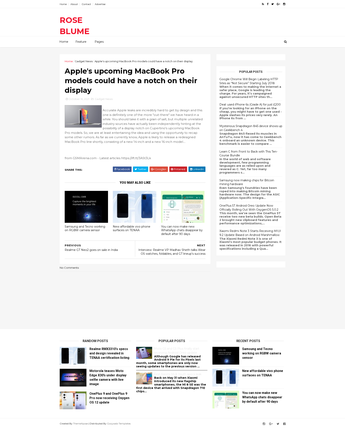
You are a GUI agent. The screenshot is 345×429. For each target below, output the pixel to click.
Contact (86, 4)
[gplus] (278, 4)
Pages (99, 41)
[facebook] (267, 4)
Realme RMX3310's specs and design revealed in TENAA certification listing (109, 353)
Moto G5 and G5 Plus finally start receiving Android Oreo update (176, 350)
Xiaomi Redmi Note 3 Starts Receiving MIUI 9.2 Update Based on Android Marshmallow (250, 233)
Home (63, 4)
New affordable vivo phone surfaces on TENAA (131, 228)
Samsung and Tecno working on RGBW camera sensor (85, 228)
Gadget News (84, 61)
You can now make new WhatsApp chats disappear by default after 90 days (182, 230)
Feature (80, 41)
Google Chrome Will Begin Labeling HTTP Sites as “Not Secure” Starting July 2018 (248, 81)
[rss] (263, 4)
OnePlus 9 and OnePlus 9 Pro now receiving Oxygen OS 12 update (109, 398)
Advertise (100, 4)
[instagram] (284, 4)
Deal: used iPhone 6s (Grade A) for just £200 (250, 104)
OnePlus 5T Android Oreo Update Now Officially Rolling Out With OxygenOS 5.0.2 (248, 207)
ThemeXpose (80, 423)
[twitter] (272, 4)
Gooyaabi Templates (119, 423)
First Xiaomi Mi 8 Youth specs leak (177, 374)
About (74, 4)
